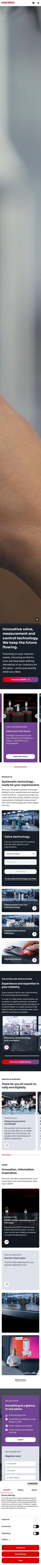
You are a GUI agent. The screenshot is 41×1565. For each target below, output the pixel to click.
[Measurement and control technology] (20, 906)
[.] (6, 1145)
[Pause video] (37, 619)
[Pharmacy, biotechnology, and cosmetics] (20, 1033)
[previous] (4, 716)
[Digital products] (20, 959)
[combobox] (20, 854)
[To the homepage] (8, 2)
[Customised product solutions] (20, 932)
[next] (37, 716)
